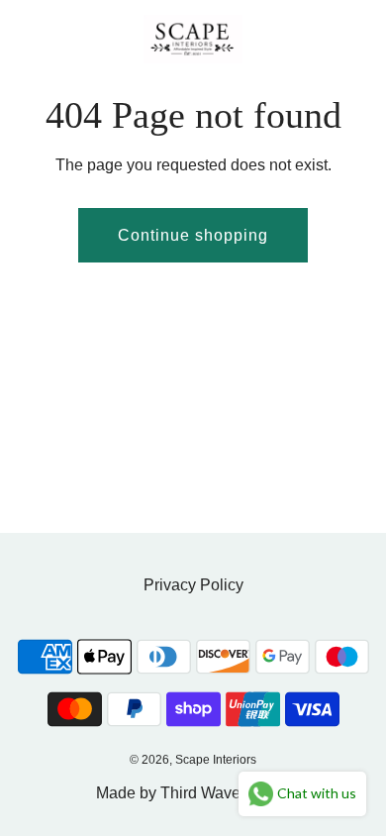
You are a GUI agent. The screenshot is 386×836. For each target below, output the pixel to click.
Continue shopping (193, 235)
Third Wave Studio (225, 792)
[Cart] (349, 38)
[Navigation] (24, 38)
